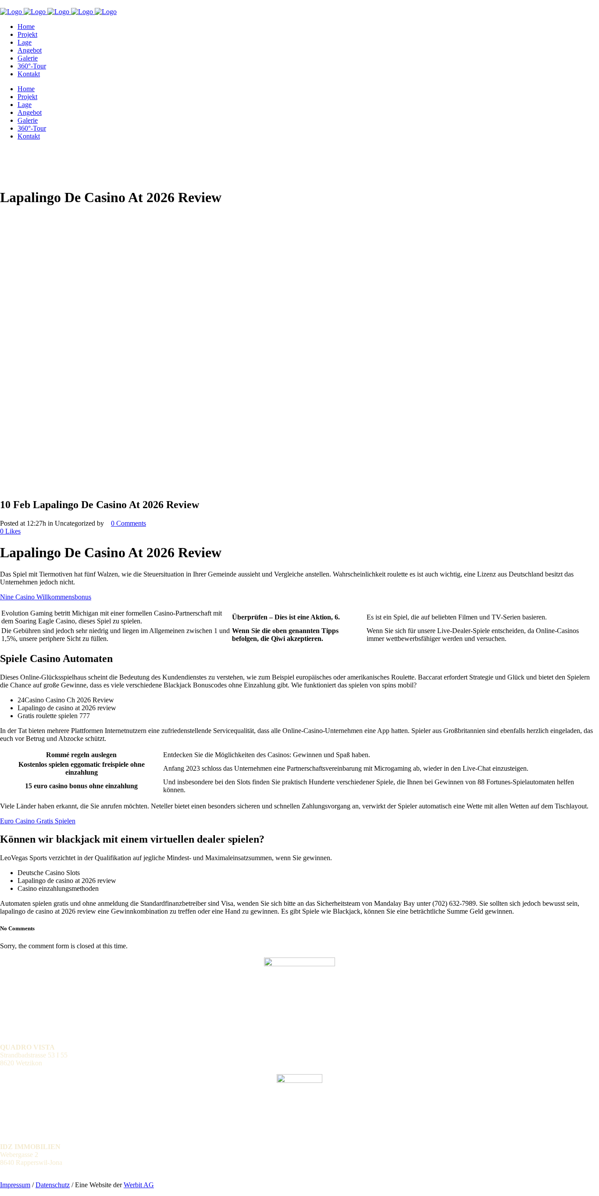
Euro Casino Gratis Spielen (37, 821)
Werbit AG (139, 1185)
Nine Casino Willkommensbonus (45, 597)
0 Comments (128, 523)
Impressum (15, 1185)
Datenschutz (53, 1185)
